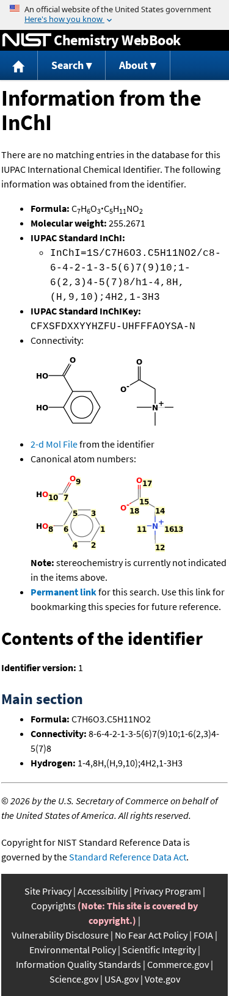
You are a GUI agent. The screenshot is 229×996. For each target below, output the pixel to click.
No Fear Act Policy (151, 935)
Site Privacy (47, 891)
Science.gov (73, 979)
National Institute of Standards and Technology (26, 40)
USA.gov (121, 979)
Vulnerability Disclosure (60, 935)
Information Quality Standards (78, 964)
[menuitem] (19, 66)
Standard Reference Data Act (127, 857)
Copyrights (53, 906)
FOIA (203, 935)
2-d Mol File (54, 444)
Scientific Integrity (159, 949)
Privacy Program (167, 891)
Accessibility (103, 891)
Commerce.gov (178, 964)
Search (67, 65)
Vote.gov (162, 979)
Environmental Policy (72, 949)
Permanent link (63, 592)
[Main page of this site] (19, 66)
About (133, 65)
